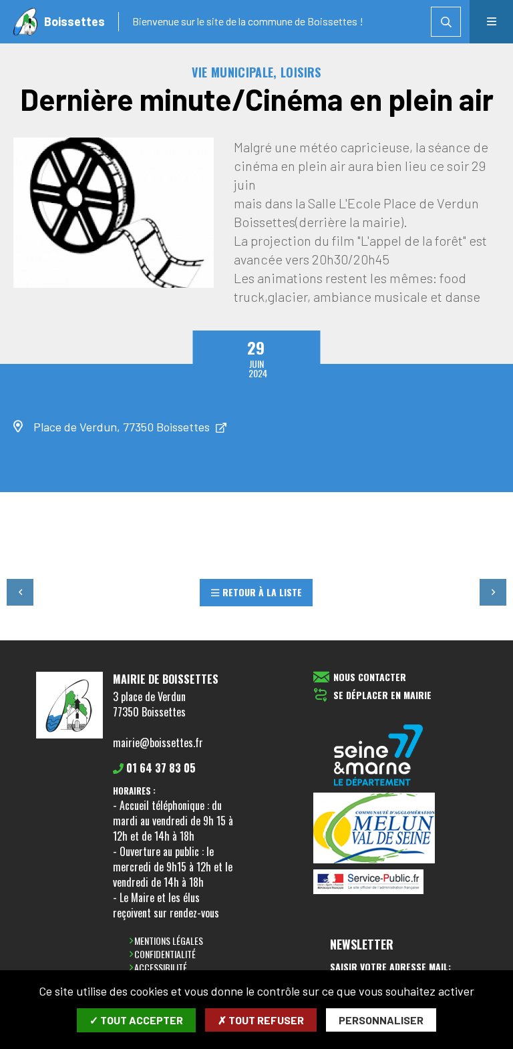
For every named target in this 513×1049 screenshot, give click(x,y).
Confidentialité (165, 954)
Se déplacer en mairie (382, 695)
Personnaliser (381, 1020)
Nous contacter (369, 677)
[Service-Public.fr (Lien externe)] (378, 882)
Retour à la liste (262, 592)
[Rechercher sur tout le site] (446, 22)
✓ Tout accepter (136, 1020)
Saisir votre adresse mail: (390, 967)
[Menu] (491, 21)
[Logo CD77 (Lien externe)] (378, 756)
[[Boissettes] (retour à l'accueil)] (69, 736)
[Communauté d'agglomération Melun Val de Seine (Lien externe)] (378, 829)
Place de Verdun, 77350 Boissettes (122, 426)
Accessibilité (160, 967)
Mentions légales (168, 940)
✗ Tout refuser (261, 1020)
